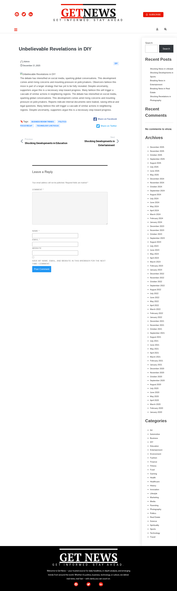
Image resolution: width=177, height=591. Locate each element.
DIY (116, 63)
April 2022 (154, 305)
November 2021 (157, 325)
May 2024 (154, 206)
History (153, 485)
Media (152, 501)
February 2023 (156, 266)
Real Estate (155, 517)
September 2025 (157, 159)
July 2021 (154, 341)
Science (153, 521)
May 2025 (154, 175)
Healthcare (155, 481)
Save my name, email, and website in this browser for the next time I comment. (69, 262)
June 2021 (154, 345)
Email (36, 239)
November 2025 (157, 151)
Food (152, 470)
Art (151, 430)
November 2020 (157, 372)
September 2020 (157, 380)
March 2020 (155, 404)
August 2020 (155, 384)
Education (154, 446)
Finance (153, 462)
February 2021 (156, 361)
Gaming (153, 474)
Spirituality (154, 525)
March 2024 (155, 214)
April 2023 (154, 258)
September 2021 (157, 333)
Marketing (154, 497)
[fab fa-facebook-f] (17, 14)
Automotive (155, 434)
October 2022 (156, 281)
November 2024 (157, 183)
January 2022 (156, 317)
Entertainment (156, 450)
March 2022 (155, 309)
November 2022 (157, 278)
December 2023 (157, 226)
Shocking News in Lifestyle (161, 69)
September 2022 (157, 285)
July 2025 (154, 167)
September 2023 (157, 238)
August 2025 (155, 163)
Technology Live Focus (48, 126)
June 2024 (154, 202)
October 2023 (156, 234)
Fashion (153, 458)
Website (36, 248)
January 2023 (156, 270)
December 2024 (157, 179)
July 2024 (154, 198)
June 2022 (154, 297)
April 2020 (154, 400)
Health (153, 477)
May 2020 (154, 396)
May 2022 (154, 301)
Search (149, 43)
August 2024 (155, 194)
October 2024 (156, 187)
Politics (153, 513)
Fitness (153, 466)
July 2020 (154, 388)
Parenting (154, 505)
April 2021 (154, 353)
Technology (155, 533)
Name (36, 231)
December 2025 (157, 147)
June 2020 (154, 392)
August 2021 (155, 337)
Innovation (154, 489)
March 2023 (155, 262)
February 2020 (156, 408)
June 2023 (154, 250)
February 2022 (156, 313)
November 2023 (157, 230)
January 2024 (156, 222)
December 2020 (157, 368)
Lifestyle (153, 493)
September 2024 (157, 191)
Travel (152, 537)
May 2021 (154, 349)
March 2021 (155, 357)
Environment (155, 454)
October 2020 (156, 376)
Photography (155, 509)
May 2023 (154, 254)
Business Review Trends (43, 122)
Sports (153, 529)
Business (154, 438)
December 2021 (157, 321)
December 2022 (157, 274)
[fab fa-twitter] (24, 14)
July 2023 (154, 246)
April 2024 (154, 210)
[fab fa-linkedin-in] (31, 14)
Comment (38, 189)
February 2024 (156, 218)
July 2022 (154, 293)
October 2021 (156, 329)
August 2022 (155, 289)
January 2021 (156, 365)
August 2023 (155, 242)
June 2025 (154, 171)
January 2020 (156, 412)
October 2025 (156, 155)
